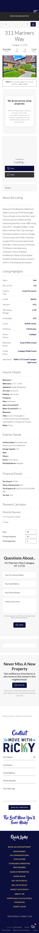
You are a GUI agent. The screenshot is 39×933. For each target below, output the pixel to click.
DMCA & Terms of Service (21, 930)
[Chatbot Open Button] (32, 926)
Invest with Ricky (19, 889)
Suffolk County (30, 324)
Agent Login (19, 907)
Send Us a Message (19, 807)
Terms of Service (20, 617)
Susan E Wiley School (28, 343)
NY (21, 45)
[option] (19, 66)
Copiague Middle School (27, 351)
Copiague (15, 45)
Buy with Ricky (19, 881)
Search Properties (19, 872)
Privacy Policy (6, 930)
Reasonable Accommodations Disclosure (19, 855)
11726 (24, 45)
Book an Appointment (19, 847)
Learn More (23, 84)
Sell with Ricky (19, 885)
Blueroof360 (18, 927)
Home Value (19, 876)
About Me (19, 894)
